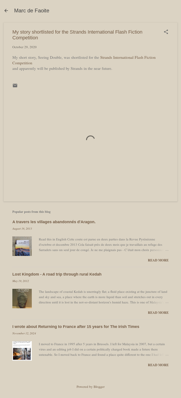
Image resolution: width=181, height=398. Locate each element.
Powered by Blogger (91, 386)
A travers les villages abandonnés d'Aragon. (54, 222)
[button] (166, 32)
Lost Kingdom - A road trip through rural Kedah (57, 274)
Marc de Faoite (31, 10)
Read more (158, 260)
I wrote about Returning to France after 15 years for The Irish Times (75, 326)
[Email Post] (15, 87)
